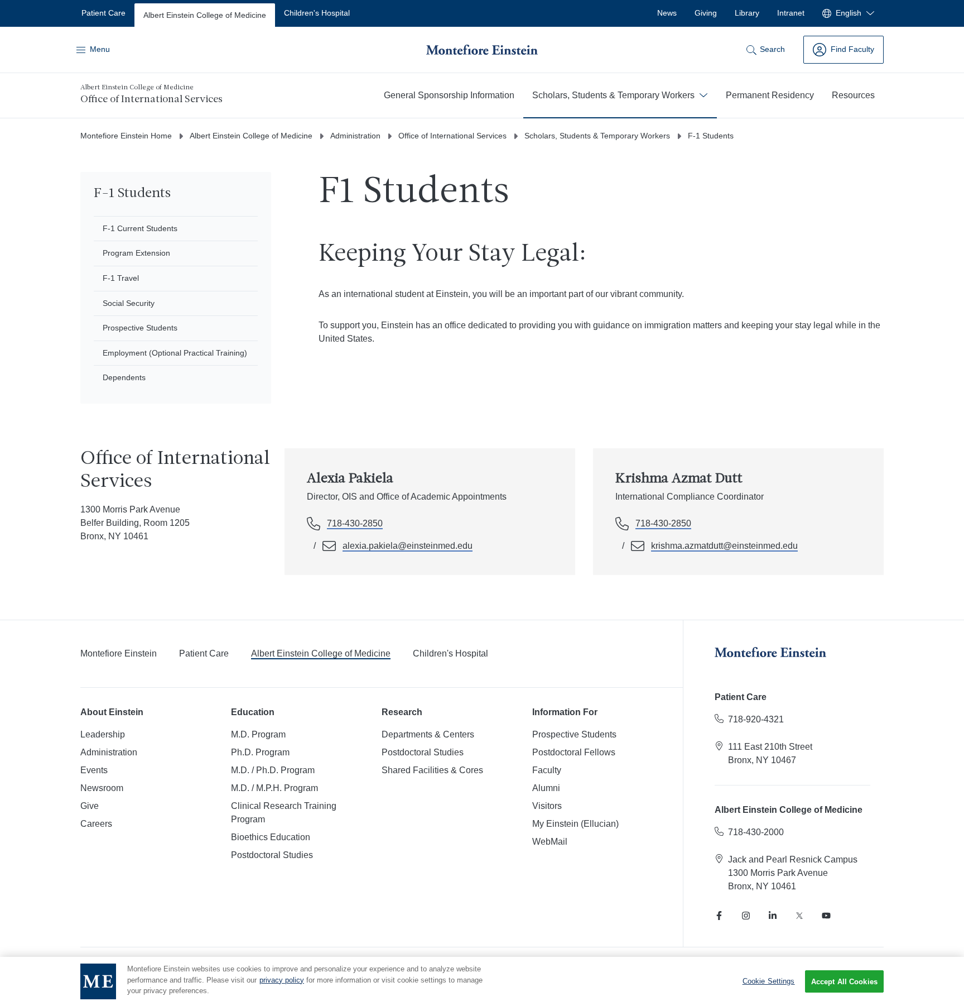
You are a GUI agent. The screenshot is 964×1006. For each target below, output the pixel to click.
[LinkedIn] (772, 915)
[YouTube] (826, 915)
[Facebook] (719, 915)
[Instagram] (745, 915)
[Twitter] (799, 915)
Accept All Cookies (844, 982)
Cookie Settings (769, 981)
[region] (482, 981)
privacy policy (281, 980)
